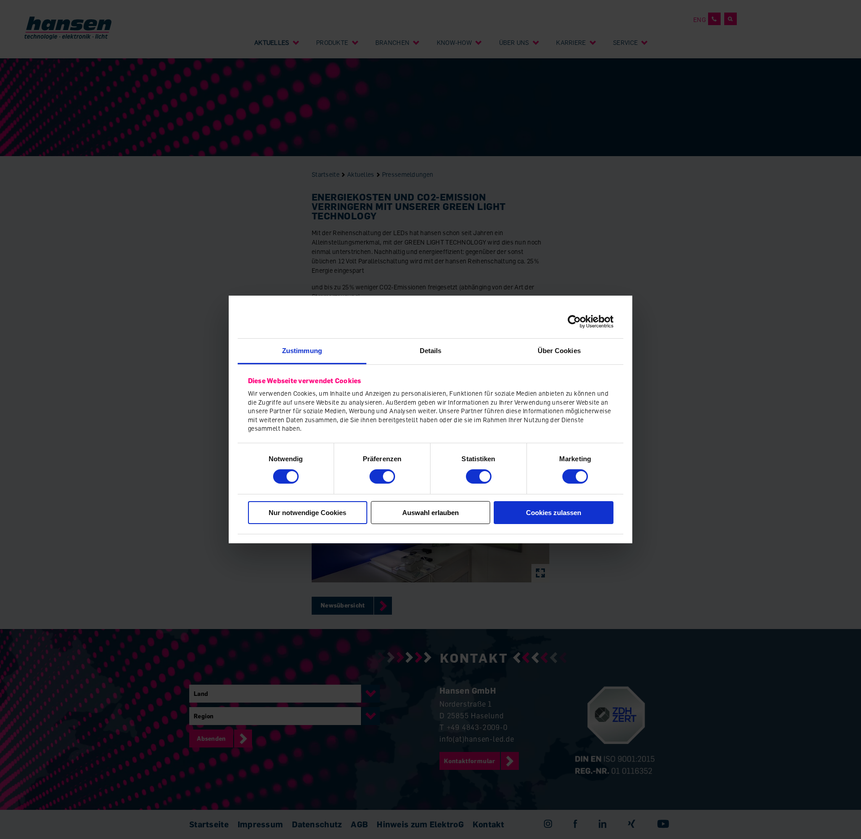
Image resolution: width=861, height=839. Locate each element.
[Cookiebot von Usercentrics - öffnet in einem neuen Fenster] (574, 321)
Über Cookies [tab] (559, 350)
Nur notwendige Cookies (307, 512)
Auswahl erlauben (430, 512)
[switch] (382, 476)
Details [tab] (431, 350)
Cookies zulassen (553, 512)
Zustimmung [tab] (302, 350)
